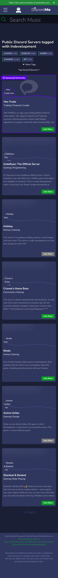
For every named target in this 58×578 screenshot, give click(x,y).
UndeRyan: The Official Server (21, 164)
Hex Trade (10, 101)
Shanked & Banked (14, 475)
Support (42, 544)
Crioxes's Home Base (15, 288)
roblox (28, 53)
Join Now (47, 129)
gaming (11, 59)
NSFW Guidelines (26, 544)
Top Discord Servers (28, 69)
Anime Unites (11, 413)
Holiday (8, 226)
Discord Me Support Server (29, 539)
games (10, 53)
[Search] (3, 19)
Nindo (7, 351)
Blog (36, 544)
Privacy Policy (40, 542)
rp (28, 59)
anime (46, 53)
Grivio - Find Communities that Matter (19, 542)
